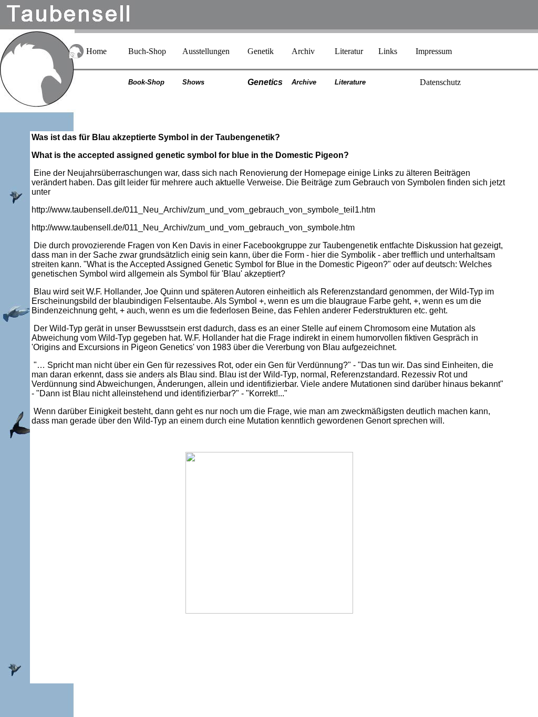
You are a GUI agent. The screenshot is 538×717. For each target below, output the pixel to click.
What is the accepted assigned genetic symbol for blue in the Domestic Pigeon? (190, 155)
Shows (193, 82)
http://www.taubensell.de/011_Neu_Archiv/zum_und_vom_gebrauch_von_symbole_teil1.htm (203, 209)
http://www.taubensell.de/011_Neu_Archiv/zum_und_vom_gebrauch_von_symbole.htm (193, 227)
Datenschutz (440, 82)
